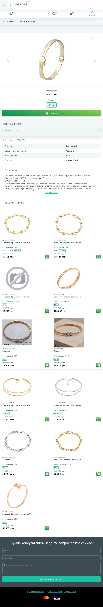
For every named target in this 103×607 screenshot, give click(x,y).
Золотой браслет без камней (16, 242)
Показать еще (51, 192)
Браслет (6, 351)
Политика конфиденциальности (62, 592)
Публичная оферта (35, 592)
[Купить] (47, 256)
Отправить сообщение (51, 579)
